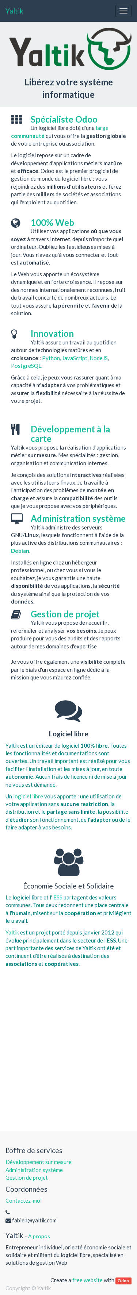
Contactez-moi (23, 1200)
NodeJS (99, 358)
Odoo (123, 1280)
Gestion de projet (26, 1177)
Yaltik (14, 11)
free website (87, 1280)
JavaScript (74, 358)
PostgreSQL (26, 365)
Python (51, 358)
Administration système (34, 1170)
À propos (39, 1236)
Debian (20, 550)
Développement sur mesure (38, 1162)
